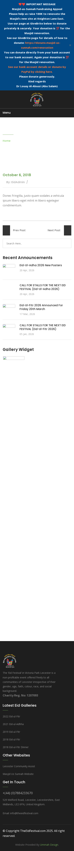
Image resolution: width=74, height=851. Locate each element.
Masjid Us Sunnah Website (18, 774)
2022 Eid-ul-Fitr (11, 716)
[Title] (13, 490)
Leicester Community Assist (19, 766)
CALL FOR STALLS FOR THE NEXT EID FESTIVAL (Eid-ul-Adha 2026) (43, 287)
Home (6, 141)
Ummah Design (49, 844)
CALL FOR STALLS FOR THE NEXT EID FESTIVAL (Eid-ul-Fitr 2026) (43, 327)
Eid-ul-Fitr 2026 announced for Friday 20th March (41, 307)
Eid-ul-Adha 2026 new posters (41, 265)
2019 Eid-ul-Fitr (11, 731)
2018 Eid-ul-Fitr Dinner (16, 747)
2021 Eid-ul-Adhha (13, 724)
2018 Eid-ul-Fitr (11, 739)
